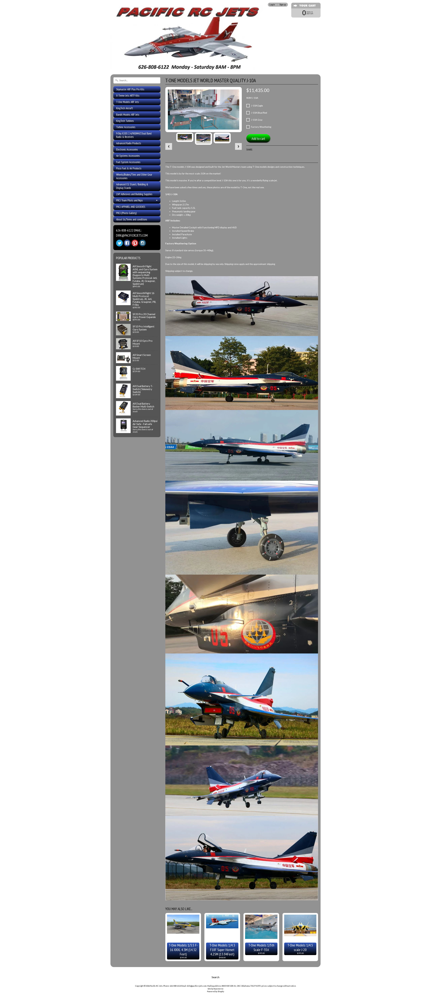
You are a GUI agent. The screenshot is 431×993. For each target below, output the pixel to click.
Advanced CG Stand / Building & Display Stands (132, 186)
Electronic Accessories (127, 149)
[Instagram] (142, 243)
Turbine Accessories (125, 127)
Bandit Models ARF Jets (127, 114)
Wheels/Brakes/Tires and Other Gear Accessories (134, 176)
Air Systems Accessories (128, 156)
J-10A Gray (256, 119)
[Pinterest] (134, 243)
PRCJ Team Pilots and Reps (129, 200)
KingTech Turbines (125, 121)
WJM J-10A (252, 98)
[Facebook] (127, 243)
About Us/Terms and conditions (131, 219)
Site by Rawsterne (215, 989)
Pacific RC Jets (156, 986)
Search (215, 977)
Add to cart (258, 138)
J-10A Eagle (257, 105)
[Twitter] (119, 243)
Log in (272, 5)
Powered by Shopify (215, 991)
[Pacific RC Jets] (187, 67)
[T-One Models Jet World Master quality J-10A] (184, 137)
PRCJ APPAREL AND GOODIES (130, 207)
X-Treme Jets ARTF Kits (127, 95)
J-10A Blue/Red (259, 112)
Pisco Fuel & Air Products (128, 168)
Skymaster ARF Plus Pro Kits (130, 89)
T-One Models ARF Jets (127, 102)
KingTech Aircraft (124, 108)
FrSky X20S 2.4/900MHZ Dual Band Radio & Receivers (134, 135)
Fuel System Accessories (128, 162)
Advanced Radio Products (128, 143)
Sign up (282, 5)
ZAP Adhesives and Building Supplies (134, 194)
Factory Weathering (261, 127)
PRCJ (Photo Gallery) (126, 213)
